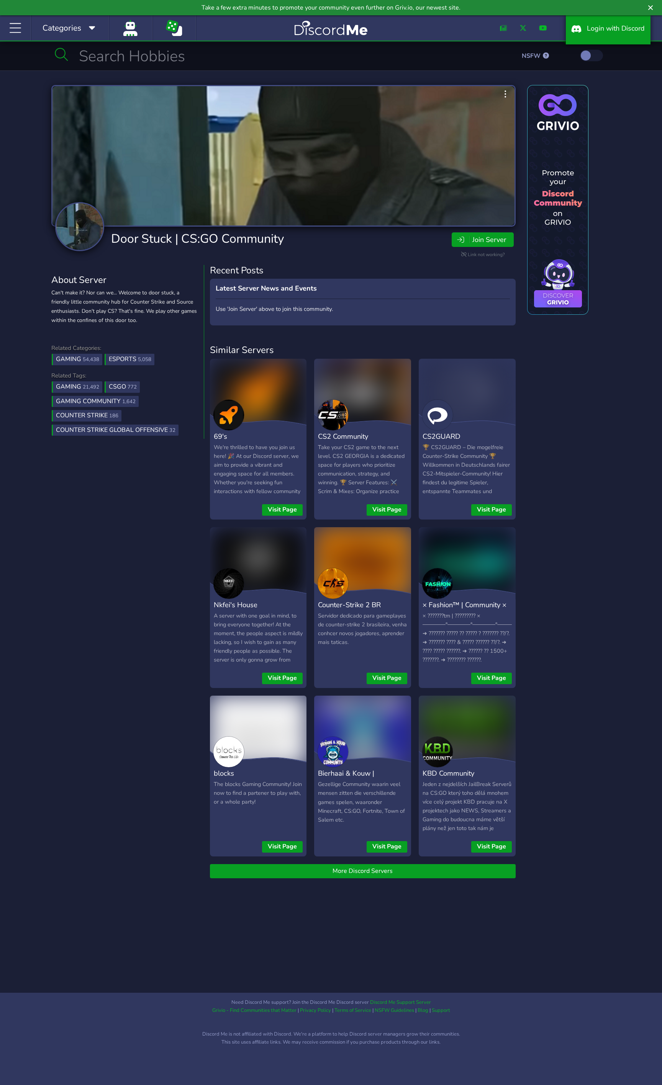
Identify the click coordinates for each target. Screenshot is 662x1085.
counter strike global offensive (115, 430)
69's (220, 436)
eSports (130, 359)
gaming (77, 386)
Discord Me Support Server (400, 1002)
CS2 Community (343, 436)
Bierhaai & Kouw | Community (346, 778)
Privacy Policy (315, 1010)
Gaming (77, 359)
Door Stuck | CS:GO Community (197, 238)
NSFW (532, 56)
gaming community (96, 401)
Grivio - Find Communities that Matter (254, 1010)
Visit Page (282, 509)
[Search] (61, 54)
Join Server (489, 239)
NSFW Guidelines (394, 1010)
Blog (423, 1010)
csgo (123, 386)
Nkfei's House (235, 604)
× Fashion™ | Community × (464, 604)
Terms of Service (352, 1010)
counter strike (87, 415)
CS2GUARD (441, 436)
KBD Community (448, 773)
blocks (224, 773)
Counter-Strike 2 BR (349, 604)
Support (441, 1010)
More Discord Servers (363, 871)
